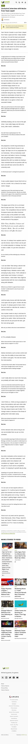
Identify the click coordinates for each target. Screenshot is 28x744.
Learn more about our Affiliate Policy (8, 533)
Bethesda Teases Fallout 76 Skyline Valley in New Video (20, 633)
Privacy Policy (4, 688)
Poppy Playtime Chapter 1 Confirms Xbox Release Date (6, 591)
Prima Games (14, 708)
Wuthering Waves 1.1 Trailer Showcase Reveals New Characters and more (20, 592)
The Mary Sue (14, 722)
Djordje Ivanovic (19, 618)
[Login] (25, 2)
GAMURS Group (24, 734)
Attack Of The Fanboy (14, 706)
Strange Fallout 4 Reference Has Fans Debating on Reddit (6, 613)
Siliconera (14, 710)
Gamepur (14, 703)
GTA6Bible (14, 731)
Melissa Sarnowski (5, 596)
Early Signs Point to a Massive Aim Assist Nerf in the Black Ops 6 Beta (20, 555)
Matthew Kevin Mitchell (20, 638)
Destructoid (14, 714)
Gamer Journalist (14, 716)
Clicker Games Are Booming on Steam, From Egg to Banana (20, 613)
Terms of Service (5, 686)
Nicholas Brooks (5, 618)
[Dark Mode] (19, 2)
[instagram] (6, 677)
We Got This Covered (14, 712)
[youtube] (17, 677)
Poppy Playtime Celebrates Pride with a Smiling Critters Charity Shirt (6, 634)
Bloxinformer (14, 729)
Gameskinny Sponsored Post (6, 572)
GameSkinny (14, 718)
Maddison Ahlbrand (19, 598)
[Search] (16, 2)
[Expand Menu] (22, 2)
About (2, 683)
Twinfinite (14, 701)
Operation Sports (14, 720)
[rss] (2, 677)
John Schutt (18, 560)
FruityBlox (14, 726)
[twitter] (10, 677)
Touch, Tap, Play (14, 724)
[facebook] (13, 677)
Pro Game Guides (14, 699)
